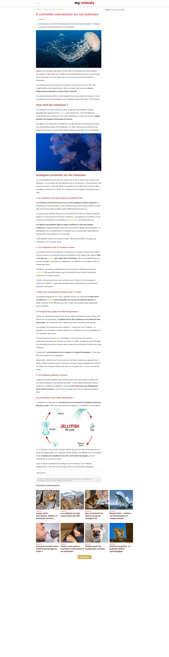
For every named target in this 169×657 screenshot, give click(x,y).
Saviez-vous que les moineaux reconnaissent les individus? (72, 549)
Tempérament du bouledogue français (95, 547)
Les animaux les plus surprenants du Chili (70, 514)
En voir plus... (84, 557)
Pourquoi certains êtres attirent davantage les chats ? (47, 549)
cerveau (50, 258)
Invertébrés (60, 9)
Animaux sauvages (49, 9)
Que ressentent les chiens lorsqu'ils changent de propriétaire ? (94, 516)
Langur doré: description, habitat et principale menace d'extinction (46, 516)
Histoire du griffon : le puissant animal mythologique (120, 549)
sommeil (39, 272)
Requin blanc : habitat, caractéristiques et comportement (120, 516)
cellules (49, 300)
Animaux (38, 9)
